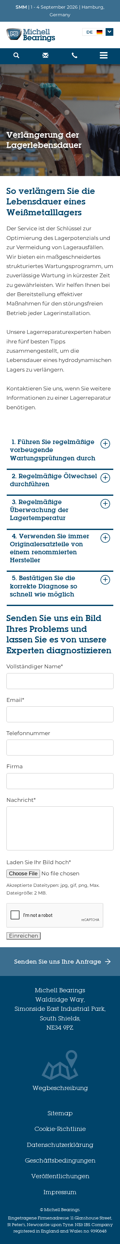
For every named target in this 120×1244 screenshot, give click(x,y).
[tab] (60, 454)
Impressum (60, 1192)
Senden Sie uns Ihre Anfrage (57, 961)
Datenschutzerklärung (60, 1144)
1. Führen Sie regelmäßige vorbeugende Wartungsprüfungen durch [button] (52, 450)
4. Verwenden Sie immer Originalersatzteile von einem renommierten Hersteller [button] (49, 548)
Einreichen (23, 936)
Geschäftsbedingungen (60, 1160)
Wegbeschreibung (60, 1088)
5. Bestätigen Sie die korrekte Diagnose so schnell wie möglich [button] (43, 586)
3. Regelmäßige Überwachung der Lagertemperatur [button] (39, 510)
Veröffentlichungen (60, 1176)
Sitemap (60, 1113)
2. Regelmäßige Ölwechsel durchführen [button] (53, 480)
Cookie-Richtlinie (60, 1129)
